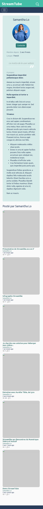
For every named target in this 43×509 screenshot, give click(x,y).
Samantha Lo (7, 251)
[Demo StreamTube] (21, 468)
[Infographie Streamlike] (21, 276)
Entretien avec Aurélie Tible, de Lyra (18, 392)
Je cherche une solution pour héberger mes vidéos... (19, 344)
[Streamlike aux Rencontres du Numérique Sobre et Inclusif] (21, 419)
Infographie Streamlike (12, 296)
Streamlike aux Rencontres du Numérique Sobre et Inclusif (20, 440)
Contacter (21, 45)
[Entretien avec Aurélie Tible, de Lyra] (21, 372)
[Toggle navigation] (4, 10)
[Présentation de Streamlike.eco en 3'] (21, 229)
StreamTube (12, 4)
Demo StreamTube (11, 489)
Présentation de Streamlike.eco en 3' (18, 249)
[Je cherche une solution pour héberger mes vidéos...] (21, 323)
